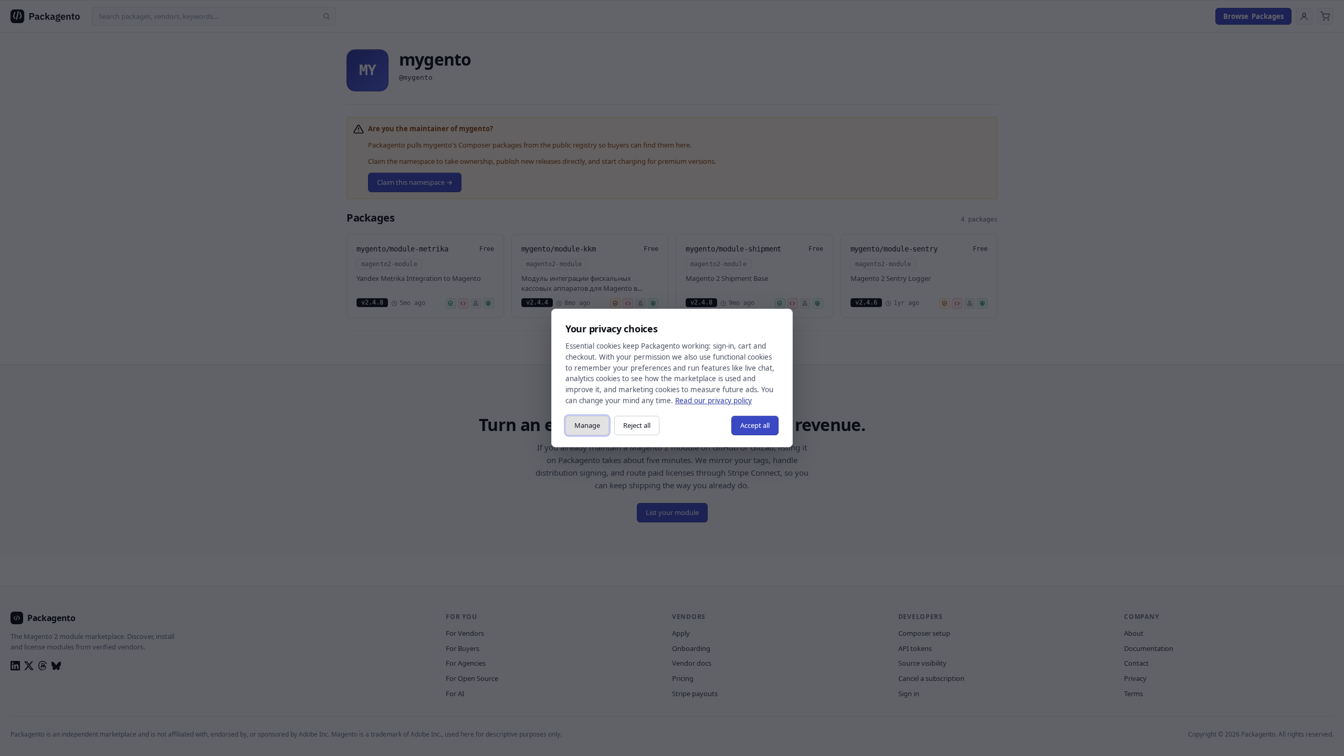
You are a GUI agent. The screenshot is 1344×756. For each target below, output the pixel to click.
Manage (587, 425)
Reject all (636, 425)
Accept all (755, 425)
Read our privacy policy (713, 400)
